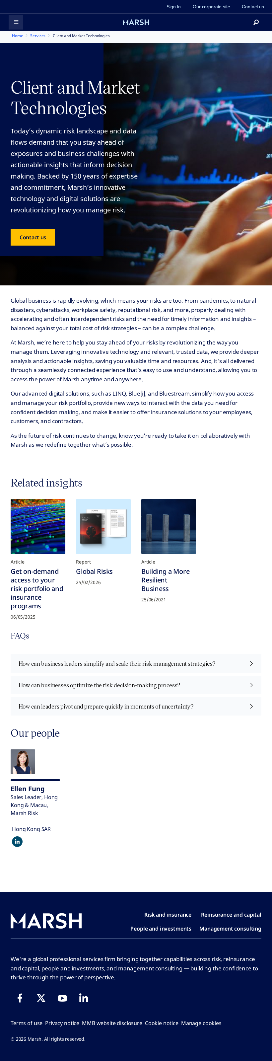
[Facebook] (20, 998)
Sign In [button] (174, 6)
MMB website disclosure (112, 1023)
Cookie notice (161, 1023)
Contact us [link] (253, 6)
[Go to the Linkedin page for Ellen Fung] (17, 841)
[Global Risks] (103, 526)
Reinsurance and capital (231, 914)
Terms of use (26, 1023)
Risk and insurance (167, 914)
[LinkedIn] (84, 998)
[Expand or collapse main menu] (16, 22)
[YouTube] (62, 998)
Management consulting (230, 928)
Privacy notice (62, 1023)
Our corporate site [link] (211, 6)
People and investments (160, 928)
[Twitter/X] (41, 998)
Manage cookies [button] (201, 1023)
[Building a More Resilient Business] (168, 526)
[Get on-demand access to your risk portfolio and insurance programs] (38, 526)
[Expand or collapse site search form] (256, 22)
